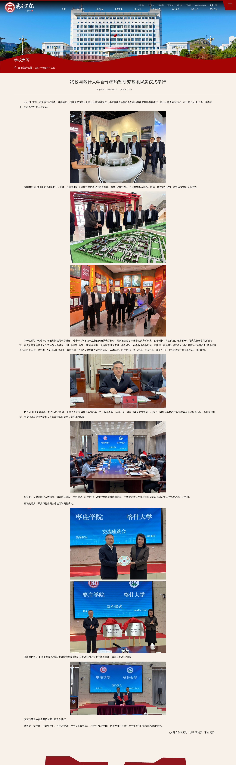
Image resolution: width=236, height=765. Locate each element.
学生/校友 (128, 7)
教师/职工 (141, 7)
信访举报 (178, 7)
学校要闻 (47, 67)
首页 (37, 67)
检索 (212, 7)
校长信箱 (166, 7)
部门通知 (153, 7)
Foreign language (194, 7)
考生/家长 (116, 7)
